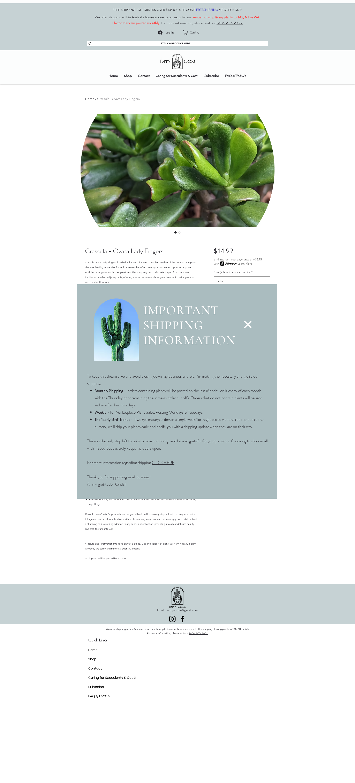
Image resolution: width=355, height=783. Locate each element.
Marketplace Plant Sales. (135, 412)
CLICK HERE (163, 463)
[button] (247, 324)
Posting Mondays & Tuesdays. (179, 412)
